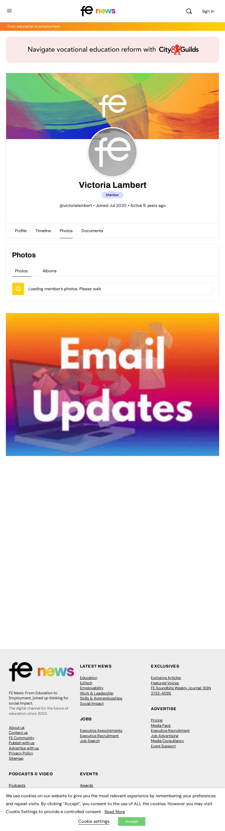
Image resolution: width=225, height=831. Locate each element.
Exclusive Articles (166, 677)
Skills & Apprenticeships (101, 698)
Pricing (157, 720)
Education (88, 677)
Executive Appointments (101, 730)
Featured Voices (165, 682)
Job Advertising (164, 735)
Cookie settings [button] (93, 821)
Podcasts (17, 785)
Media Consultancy (167, 740)
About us (17, 727)
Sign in (208, 11)
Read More (115, 811)
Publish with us (22, 742)
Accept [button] (131, 821)
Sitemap (16, 758)
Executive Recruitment (99, 735)
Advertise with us (24, 748)
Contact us (18, 732)
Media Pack (161, 725)
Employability (91, 687)
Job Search (90, 740)
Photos (21, 270)
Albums (49, 270)
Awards (86, 785)
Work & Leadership (96, 693)
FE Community (21, 737)
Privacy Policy (21, 753)
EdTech (86, 682)
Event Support (163, 746)
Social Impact (92, 703)
